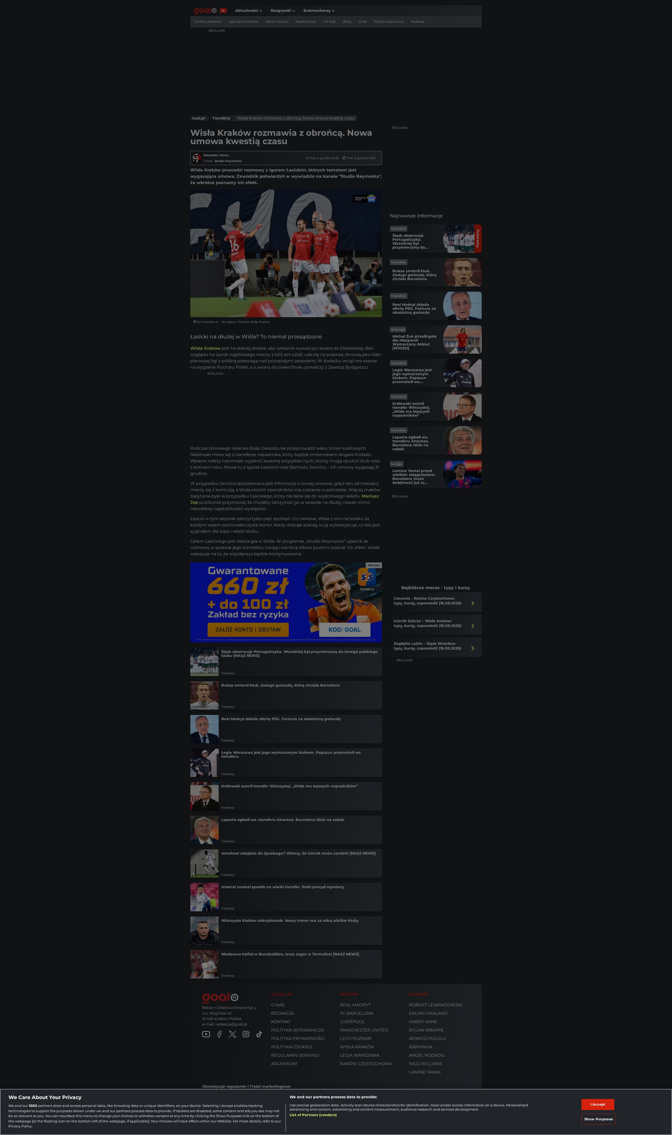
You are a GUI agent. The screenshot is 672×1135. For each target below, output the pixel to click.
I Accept (598, 1104)
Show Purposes (598, 1119)
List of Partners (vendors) (313, 1115)
